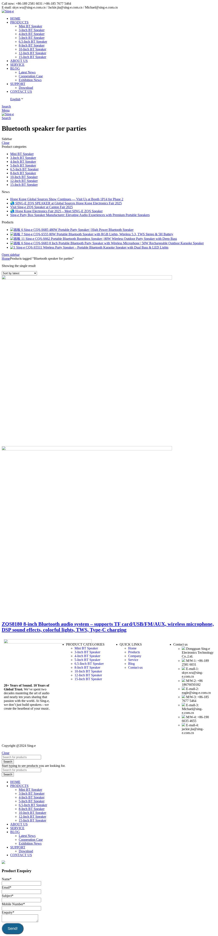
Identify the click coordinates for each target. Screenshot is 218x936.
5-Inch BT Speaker (31, 38)
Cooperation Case (31, 76)
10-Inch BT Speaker (32, 49)
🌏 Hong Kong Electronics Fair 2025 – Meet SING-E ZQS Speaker (56, 211)
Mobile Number (13, 904)
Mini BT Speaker (30, 26)
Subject (7, 896)
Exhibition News (30, 80)
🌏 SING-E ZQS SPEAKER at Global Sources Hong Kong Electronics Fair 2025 (66, 203)
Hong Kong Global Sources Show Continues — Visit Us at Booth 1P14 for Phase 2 (66, 199)
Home (6, 258)
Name (6, 879)
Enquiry (8, 912)
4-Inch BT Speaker (31, 34)
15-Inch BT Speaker (32, 57)
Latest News (27, 72)
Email (6, 887)
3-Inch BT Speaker (31, 30)
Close (5, 143)
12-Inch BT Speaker (32, 53)
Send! (13, 928)
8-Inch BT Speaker (31, 45)
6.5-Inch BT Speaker (33, 41)
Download (26, 87)
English (15, 99)
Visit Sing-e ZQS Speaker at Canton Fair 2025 (41, 207)
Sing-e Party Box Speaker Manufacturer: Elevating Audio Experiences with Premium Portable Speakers (80, 215)
